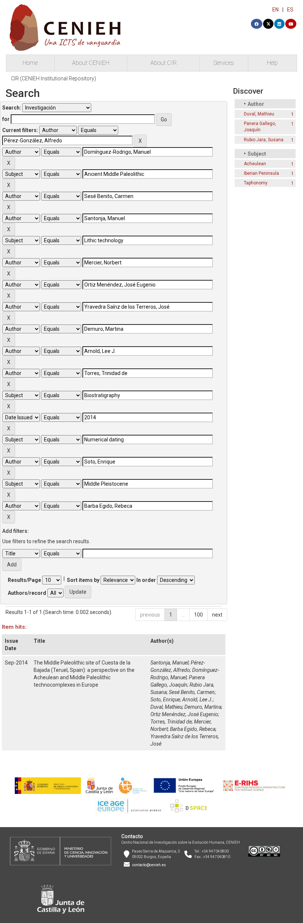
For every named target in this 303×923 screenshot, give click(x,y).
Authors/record (27, 593)
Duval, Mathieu (166, 707)
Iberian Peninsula (261, 173)
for (6, 119)
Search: (11, 108)
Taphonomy (256, 182)
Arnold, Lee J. (197, 699)
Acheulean (255, 163)
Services (224, 62)
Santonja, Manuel (169, 663)
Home (30, 62)
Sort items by (83, 580)
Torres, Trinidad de (171, 722)
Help (272, 62)
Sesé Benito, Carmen (192, 692)
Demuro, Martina (202, 707)
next (217, 615)
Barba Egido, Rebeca (192, 729)
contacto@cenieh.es (149, 865)
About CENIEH (90, 62)
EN (275, 10)
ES (290, 10)
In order (146, 580)
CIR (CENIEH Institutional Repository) (53, 78)
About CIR (163, 62)
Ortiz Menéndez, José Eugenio (184, 714)
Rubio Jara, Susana (263, 139)
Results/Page (24, 580)
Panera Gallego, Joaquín (260, 126)
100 (198, 615)
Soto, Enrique (165, 699)
